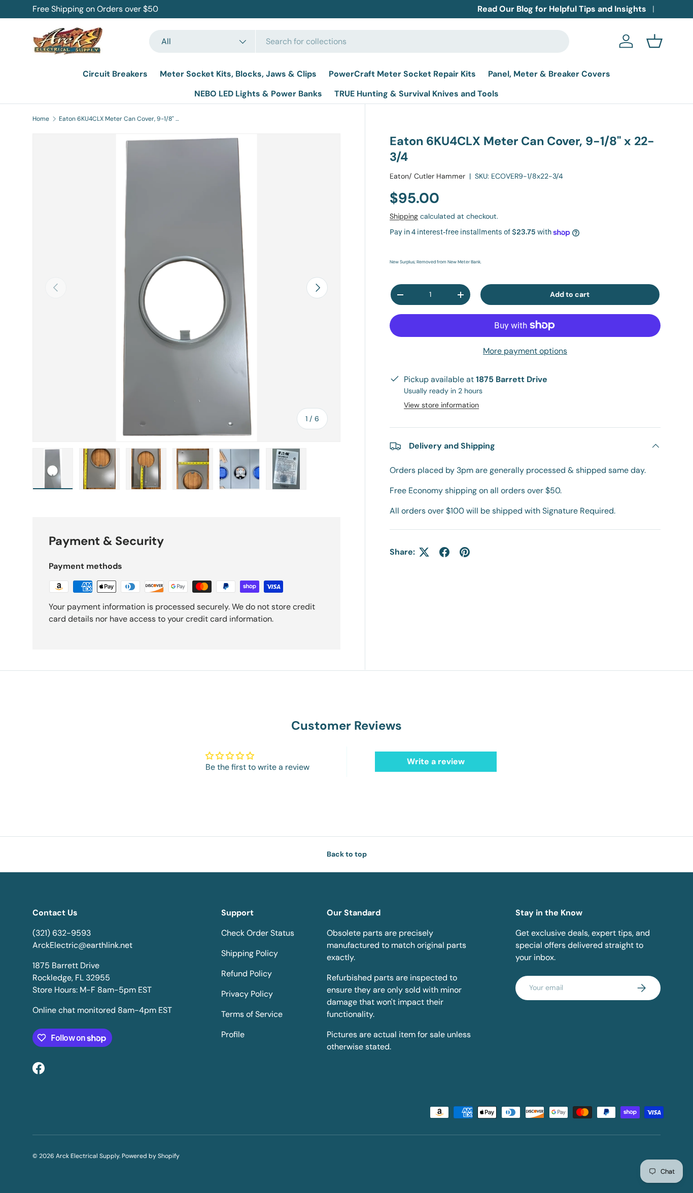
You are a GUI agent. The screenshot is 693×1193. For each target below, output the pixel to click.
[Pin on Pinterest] (465, 552)
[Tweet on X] (424, 552)
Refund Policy (246, 973)
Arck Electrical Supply (87, 1156)
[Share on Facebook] (444, 552)
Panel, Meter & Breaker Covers (549, 74)
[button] (654, 41)
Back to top (347, 854)
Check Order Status (257, 933)
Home (40, 119)
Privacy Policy (247, 994)
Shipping (404, 216)
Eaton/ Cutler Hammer (427, 176)
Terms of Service (252, 1014)
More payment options (525, 351)
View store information (441, 405)
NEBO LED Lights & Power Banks (258, 93)
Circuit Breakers (115, 74)
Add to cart (570, 294)
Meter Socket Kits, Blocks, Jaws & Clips (238, 74)
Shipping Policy (249, 953)
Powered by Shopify (151, 1156)
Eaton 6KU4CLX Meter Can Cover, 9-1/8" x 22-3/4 (120, 119)
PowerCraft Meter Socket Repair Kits (402, 74)
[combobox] (359, 41)
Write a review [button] (436, 761)
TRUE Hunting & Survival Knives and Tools (416, 93)
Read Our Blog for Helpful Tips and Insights (561, 9)
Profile (233, 1034)
